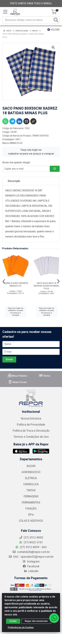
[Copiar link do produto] (33, 121)
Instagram (33, 561)
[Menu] (5, 12)
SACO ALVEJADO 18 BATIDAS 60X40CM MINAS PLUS (46, 286)
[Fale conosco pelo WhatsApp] (54, 618)
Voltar (54, 29)
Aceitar (13, 621)
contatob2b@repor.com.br (33, 552)
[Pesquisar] (56, 20)
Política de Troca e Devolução (31, 430)
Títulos (46, 376)
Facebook (33, 566)
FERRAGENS (31, 496)
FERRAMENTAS (31, 502)
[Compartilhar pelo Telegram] (12, 121)
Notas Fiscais (19, 382)
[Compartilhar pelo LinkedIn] (19, 121)
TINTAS (31, 490)
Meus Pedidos (19, 376)
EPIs (31, 514)
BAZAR (31, 466)
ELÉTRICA (31, 478)
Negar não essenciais (36, 621)
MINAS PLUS (16, 143)
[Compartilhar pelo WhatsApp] (5, 121)
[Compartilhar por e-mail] (26, 121)
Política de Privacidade (31, 424)
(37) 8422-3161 (33, 542)
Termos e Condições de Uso (31, 436)
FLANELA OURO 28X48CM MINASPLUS (15, 284)
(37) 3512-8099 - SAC (33, 547)
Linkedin (33, 571)
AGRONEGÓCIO (31, 472)
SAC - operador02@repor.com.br (33, 556)
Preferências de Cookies (21, 627)
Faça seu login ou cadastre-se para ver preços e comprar (31, 151)
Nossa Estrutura (31, 418)
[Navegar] (3, 281)
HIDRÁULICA (31, 484)
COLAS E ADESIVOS (31, 520)
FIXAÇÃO (31, 508)
